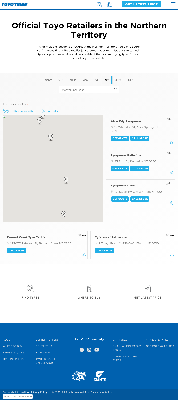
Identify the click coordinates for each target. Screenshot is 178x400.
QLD (73, 80)
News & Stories (13, 352)
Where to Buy (12, 346)
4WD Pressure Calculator (46, 361)
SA (96, 80)
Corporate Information (16, 392)
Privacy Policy (39, 392)
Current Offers (47, 339)
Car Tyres (120, 339)
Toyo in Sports (13, 359)
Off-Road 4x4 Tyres (160, 346)
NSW (48, 80)
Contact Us (44, 346)
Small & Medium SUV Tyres (127, 348)
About (7, 339)
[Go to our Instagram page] (89, 350)
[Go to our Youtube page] (96, 350)
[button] (63, 215)
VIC (60, 80)
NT (107, 80)
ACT (118, 80)
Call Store (140, 138)
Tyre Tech (43, 352)
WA (85, 80)
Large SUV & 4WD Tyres (125, 358)
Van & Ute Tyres (157, 339)
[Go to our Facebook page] (81, 350)
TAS (130, 80)
